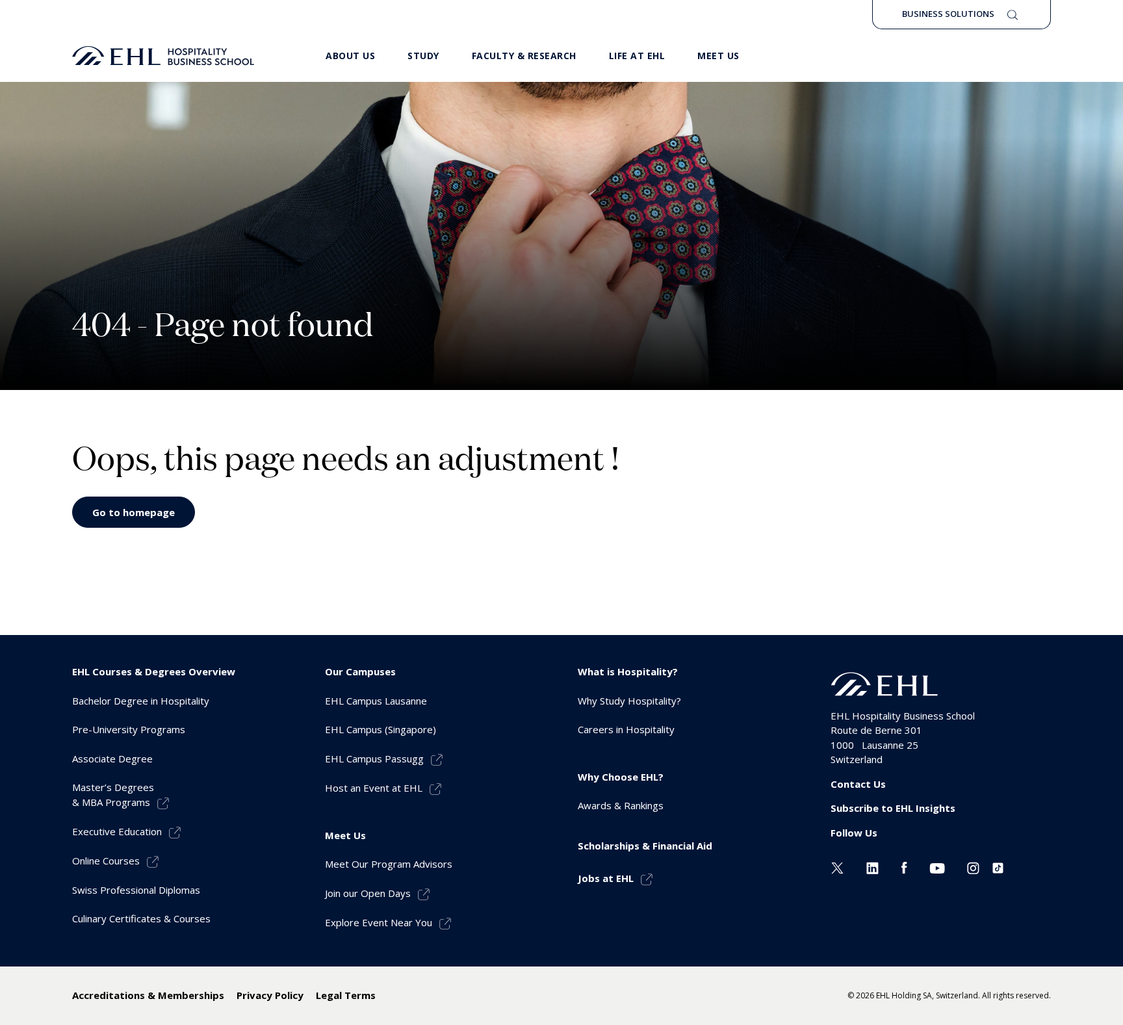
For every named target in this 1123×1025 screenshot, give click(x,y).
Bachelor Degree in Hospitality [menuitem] (140, 700)
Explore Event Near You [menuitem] (378, 922)
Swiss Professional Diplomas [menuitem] (136, 889)
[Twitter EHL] (837, 866)
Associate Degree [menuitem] (112, 758)
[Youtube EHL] (937, 866)
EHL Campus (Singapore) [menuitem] (380, 729)
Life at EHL (637, 55)
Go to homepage (133, 512)
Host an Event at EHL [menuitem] (373, 787)
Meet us (718, 55)
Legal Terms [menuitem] (346, 995)
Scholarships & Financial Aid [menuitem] (645, 845)
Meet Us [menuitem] (345, 835)
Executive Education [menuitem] (117, 831)
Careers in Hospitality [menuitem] (626, 729)
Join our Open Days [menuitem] (368, 893)
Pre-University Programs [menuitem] (128, 729)
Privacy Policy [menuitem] (270, 995)
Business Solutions (948, 13)
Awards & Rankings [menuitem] (621, 805)
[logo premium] (163, 56)
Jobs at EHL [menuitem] (606, 878)
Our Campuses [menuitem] (360, 671)
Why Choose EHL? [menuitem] (621, 776)
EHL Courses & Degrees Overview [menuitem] (153, 671)
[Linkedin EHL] (872, 866)
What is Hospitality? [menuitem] (628, 671)
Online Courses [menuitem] (106, 860)
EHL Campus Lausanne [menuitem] (376, 700)
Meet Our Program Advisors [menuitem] (388, 863)
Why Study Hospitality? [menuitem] (629, 700)
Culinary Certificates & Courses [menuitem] (141, 918)
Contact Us (858, 783)
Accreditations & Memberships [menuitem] (148, 995)
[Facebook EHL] (904, 866)
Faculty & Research (524, 55)
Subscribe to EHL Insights (893, 807)
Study (423, 55)
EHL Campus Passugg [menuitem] (374, 758)
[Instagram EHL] (973, 866)
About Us (350, 55)
